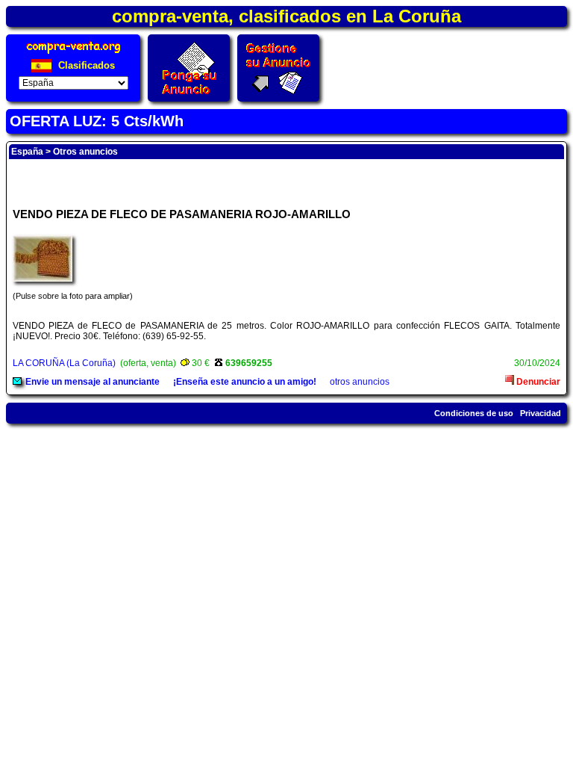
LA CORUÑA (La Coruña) (64, 363)
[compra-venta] (73, 53)
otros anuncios (359, 382)
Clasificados (85, 65)
